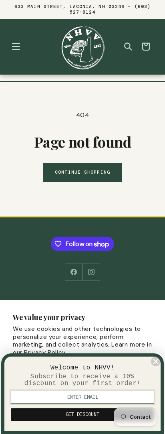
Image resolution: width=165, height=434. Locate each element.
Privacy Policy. (45, 353)
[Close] (156, 361)
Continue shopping (82, 172)
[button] (16, 46)
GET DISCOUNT (82, 415)
